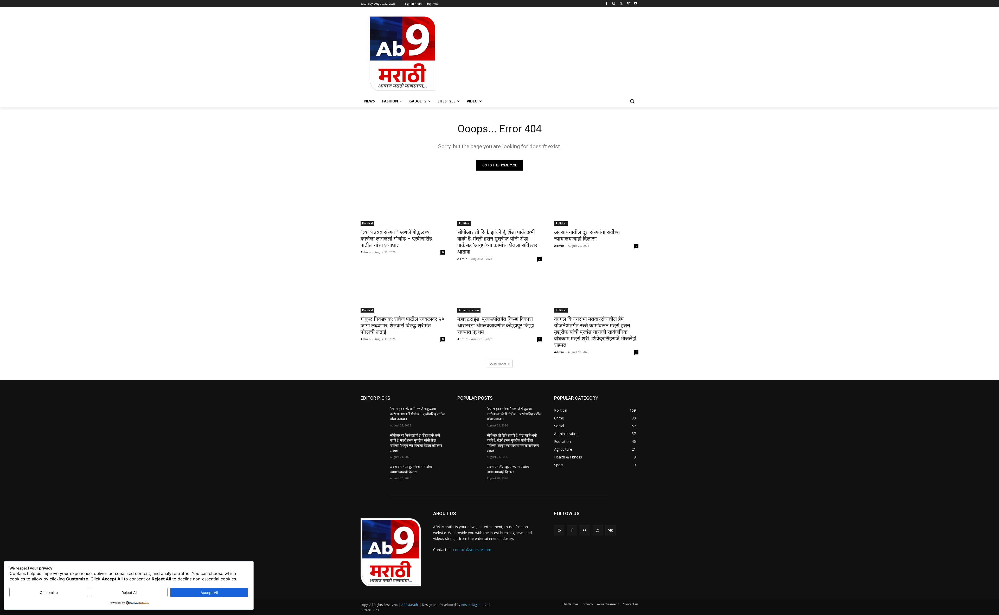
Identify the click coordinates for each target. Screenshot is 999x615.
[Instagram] (614, 4)
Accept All (209, 592)
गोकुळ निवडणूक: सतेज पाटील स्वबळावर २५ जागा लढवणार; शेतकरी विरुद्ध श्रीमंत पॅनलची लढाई (403, 325)
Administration (469, 310)
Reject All (129, 592)
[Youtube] (635, 4)
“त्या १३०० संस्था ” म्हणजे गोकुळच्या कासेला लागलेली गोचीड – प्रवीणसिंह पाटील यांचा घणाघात (396, 238)
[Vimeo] (628, 4)
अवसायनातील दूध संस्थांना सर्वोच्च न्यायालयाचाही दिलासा (587, 235)
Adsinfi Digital (471, 605)
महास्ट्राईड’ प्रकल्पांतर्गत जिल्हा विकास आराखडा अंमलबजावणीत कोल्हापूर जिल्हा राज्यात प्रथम (495, 325)
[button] (632, 101)
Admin (366, 252)
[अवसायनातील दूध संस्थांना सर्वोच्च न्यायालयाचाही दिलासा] (596, 205)
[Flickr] (585, 530)
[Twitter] (621, 4)
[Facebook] (607, 4)
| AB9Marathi (409, 605)
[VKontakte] (610, 530)
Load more (498, 363)
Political (367, 223)
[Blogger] (559, 530)
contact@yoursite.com (472, 549)
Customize (49, 592)
